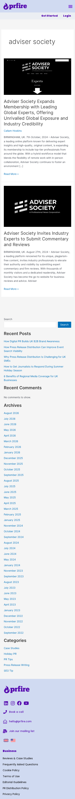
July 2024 (9, 548)
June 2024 (10, 553)
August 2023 (11, 582)
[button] (70, 6)
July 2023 (9, 587)
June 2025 (10, 491)
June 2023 (10, 593)
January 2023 (12, 610)
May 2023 (10, 598)
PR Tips (8, 659)
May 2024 (10, 559)
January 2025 (12, 520)
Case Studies (11, 648)
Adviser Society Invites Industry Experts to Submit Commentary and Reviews (36, 239)
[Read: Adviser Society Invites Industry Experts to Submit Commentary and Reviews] (37, 206)
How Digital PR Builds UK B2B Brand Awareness (32, 341)
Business (9, 751)
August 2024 (11, 542)
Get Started (49, 16)
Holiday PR (10, 653)
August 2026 (11, 413)
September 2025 (13, 474)
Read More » (11, 173)
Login (67, 16)
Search (8, 319)
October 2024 (12, 531)
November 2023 (13, 570)
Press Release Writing (16, 665)
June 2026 (10, 424)
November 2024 (13, 525)
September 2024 (14, 537)
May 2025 (10, 497)
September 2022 (13, 632)
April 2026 (10, 435)
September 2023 (14, 576)
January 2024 (12, 565)
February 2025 (12, 514)
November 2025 (13, 463)
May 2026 (10, 429)
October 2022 (12, 627)
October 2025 (12, 469)
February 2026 (12, 446)
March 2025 (11, 508)
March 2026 (11, 441)
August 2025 (11, 480)
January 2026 (12, 452)
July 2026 (9, 418)
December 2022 (13, 615)
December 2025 (13, 458)
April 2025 (10, 503)
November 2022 (13, 621)
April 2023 (10, 604)
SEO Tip (8, 670)
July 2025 (9, 486)
